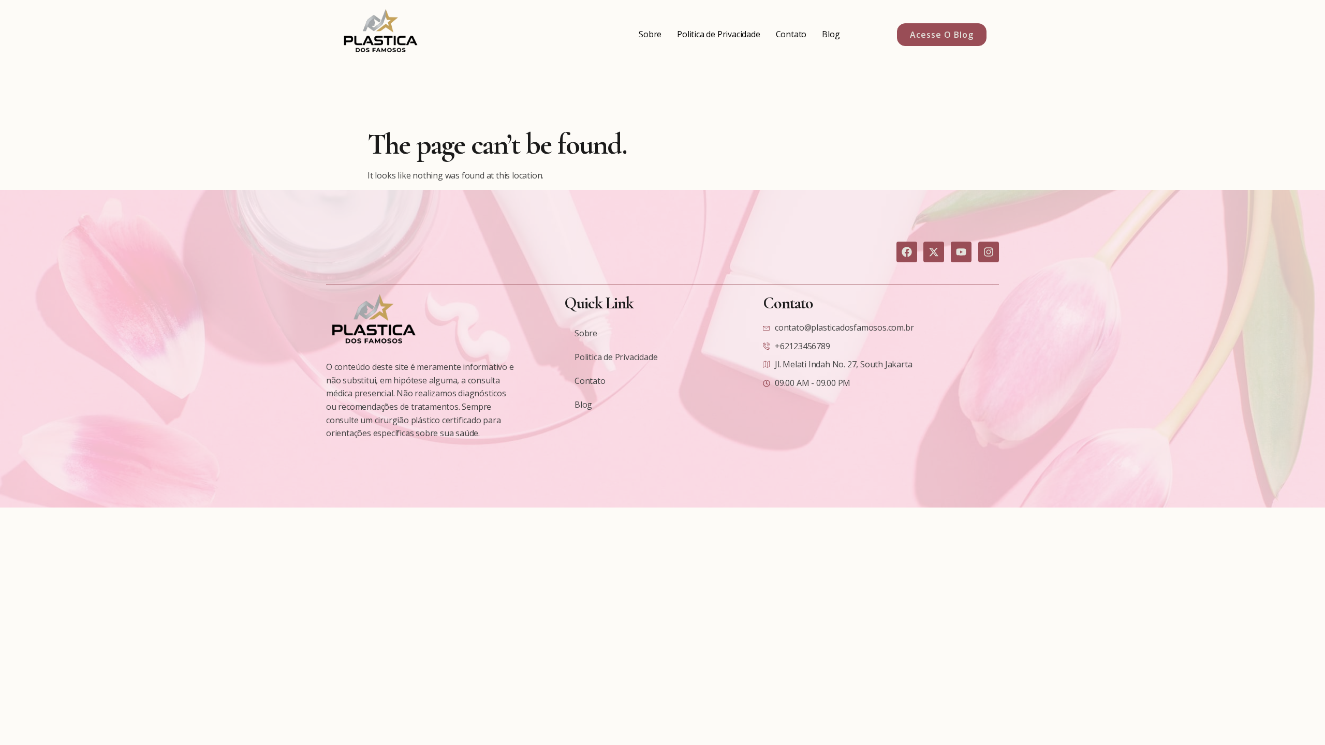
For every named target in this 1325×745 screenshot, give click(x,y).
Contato (791, 34)
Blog (831, 34)
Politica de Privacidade (718, 34)
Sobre (650, 34)
